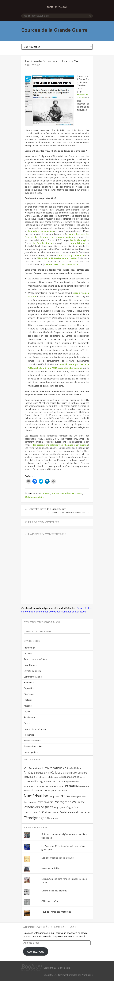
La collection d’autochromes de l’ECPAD (68, 512)
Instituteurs (75, 781)
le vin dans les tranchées (41, 231)
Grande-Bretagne (35, 781)
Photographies (65, 801)
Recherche (29, 734)
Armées (28, 772)
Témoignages (35, 817)
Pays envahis (45, 802)
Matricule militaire (34, 790)
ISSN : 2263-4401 (57, 7)
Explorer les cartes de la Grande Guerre (45, 509)
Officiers (66, 796)
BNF (45, 773)
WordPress (87, 975)
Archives (28, 653)
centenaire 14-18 (82, 96)
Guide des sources (54, 781)
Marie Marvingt (78, 240)
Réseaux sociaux (73, 493)
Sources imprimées (33, 746)
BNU (49, 773)
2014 (31, 768)
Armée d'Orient (74, 768)
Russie (42, 811)
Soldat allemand (69, 812)
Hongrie (67, 781)
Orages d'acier (79, 796)
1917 (26, 768)
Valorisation (55, 818)
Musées (28, 705)
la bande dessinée (75, 234)
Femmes (82, 777)
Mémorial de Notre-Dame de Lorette (56, 258)
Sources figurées (32, 740)
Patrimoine (29, 717)
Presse (27, 723)
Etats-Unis (53, 777)
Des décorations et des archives (57, 857)
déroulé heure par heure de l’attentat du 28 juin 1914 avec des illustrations (58, 366)
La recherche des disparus (54, 890)
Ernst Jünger (41, 777)
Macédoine (84, 786)
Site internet (53, 812)
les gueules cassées (62, 237)
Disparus (67, 772)
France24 (45, 493)
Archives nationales (54, 767)
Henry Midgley (78, 243)
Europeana (64, 777)
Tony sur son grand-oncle (70, 255)
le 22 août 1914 (70, 264)
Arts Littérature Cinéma (36, 659)
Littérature (71, 785)
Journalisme (57, 493)
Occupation (54, 796)
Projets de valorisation (35, 729)
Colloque (56, 772)
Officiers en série (49, 901)
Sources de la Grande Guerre (54, 29)
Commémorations (33, 676)
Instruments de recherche (36, 786)
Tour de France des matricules (56, 911)
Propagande (59, 807)
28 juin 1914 (52, 264)
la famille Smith (42, 243)
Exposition (29, 688)
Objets (27, 711)
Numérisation (36, 795)
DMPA (74, 772)
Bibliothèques (30, 665)
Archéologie (29, 647)
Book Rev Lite (50, 975)
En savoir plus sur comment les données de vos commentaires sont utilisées (56, 609)
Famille (75, 777)
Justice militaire (56, 786)
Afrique (37, 768)
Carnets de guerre (32, 671)
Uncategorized (31, 752)
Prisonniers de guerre (39, 806)
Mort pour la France (56, 790)
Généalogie (29, 694)
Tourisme (84, 812)
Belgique (38, 773)
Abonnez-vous (35, 951)
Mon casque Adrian (50, 868)
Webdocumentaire (34, 497)
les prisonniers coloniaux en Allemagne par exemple (60, 445)
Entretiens (29, 682)
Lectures (28, 700)
